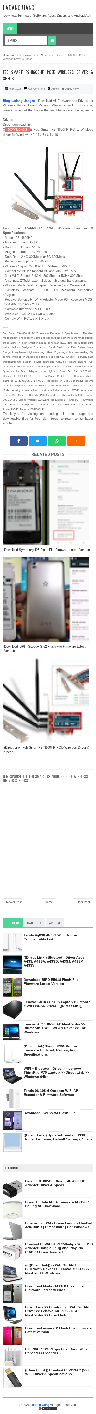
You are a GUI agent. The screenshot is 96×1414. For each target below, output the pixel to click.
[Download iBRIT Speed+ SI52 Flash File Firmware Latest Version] (48, 599)
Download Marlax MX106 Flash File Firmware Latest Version (54, 1288)
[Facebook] (19, 441)
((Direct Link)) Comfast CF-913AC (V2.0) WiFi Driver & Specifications (58, 1372)
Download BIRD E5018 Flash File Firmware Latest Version (51, 982)
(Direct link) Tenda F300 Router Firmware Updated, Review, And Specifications (50, 1050)
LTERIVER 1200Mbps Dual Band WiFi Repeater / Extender (56, 1351)
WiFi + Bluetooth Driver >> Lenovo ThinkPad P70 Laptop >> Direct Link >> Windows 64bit (56, 1073)
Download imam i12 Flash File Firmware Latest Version (58, 1330)
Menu (10, 28)
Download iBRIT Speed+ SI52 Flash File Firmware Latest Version (45, 649)
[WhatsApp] (57, 441)
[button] (76, 441)
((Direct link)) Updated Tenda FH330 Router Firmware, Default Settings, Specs (58, 1137)
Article (55, 88)
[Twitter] (38, 441)
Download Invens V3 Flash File (50, 1113)
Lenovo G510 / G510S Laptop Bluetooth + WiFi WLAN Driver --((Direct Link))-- (57, 1004)
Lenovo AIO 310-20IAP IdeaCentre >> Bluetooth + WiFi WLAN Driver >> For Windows (54, 1028)
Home (49, 902)
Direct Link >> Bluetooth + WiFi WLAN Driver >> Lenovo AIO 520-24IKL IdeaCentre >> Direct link (57, 1311)
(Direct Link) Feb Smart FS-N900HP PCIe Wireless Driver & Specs (46, 750)
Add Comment (36, 88)
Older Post (83, 902)
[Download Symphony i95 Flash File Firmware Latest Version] (48, 502)
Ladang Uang (18, 7)
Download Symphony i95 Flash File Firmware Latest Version (47, 550)
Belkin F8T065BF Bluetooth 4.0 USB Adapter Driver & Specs (55, 1183)
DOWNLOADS (17, 129)
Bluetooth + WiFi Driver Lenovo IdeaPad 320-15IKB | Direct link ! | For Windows (58, 1225)
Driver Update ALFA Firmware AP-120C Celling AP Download (57, 1204)
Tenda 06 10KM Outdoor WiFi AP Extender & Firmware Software (51, 1093)
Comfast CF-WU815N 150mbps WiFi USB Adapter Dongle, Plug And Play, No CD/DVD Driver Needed (59, 1248)
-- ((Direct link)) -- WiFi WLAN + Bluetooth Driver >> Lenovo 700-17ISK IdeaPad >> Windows (57, 1269)
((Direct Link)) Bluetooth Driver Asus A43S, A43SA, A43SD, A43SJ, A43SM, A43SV (54, 961)
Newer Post (14, 902)
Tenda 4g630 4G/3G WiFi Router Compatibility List (50, 937)
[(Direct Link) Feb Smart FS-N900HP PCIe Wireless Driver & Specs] (48, 700)
